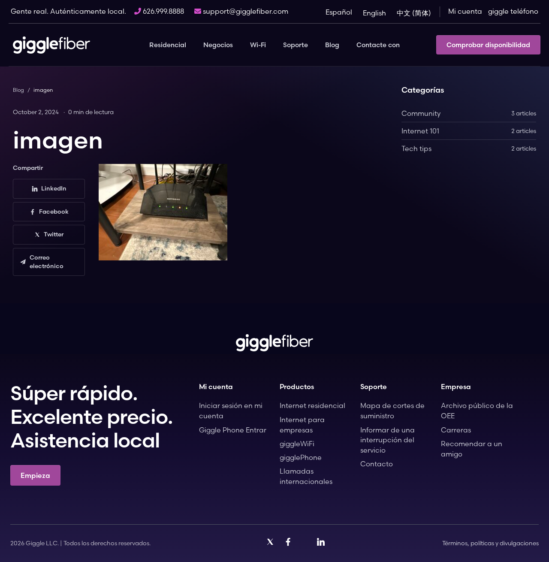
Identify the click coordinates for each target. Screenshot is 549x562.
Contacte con (378, 45)
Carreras (456, 430)
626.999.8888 (162, 11)
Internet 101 (468, 131)
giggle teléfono (513, 11)
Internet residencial (312, 405)
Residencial (167, 45)
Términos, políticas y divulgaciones (490, 543)
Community (468, 113)
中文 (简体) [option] (414, 13)
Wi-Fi (258, 45)
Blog (332, 45)
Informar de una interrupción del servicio (387, 440)
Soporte (295, 45)
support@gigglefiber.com (244, 11)
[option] (378, 12)
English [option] (374, 13)
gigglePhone (301, 457)
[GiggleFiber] (51, 45)
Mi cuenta (465, 11)
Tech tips (468, 148)
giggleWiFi (297, 443)
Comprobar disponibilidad (488, 45)
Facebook (54, 211)
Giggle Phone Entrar (232, 430)
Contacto (376, 463)
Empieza (35, 475)
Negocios (218, 45)
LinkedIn (53, 188)
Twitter (53, 234)
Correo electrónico (46, 262)
